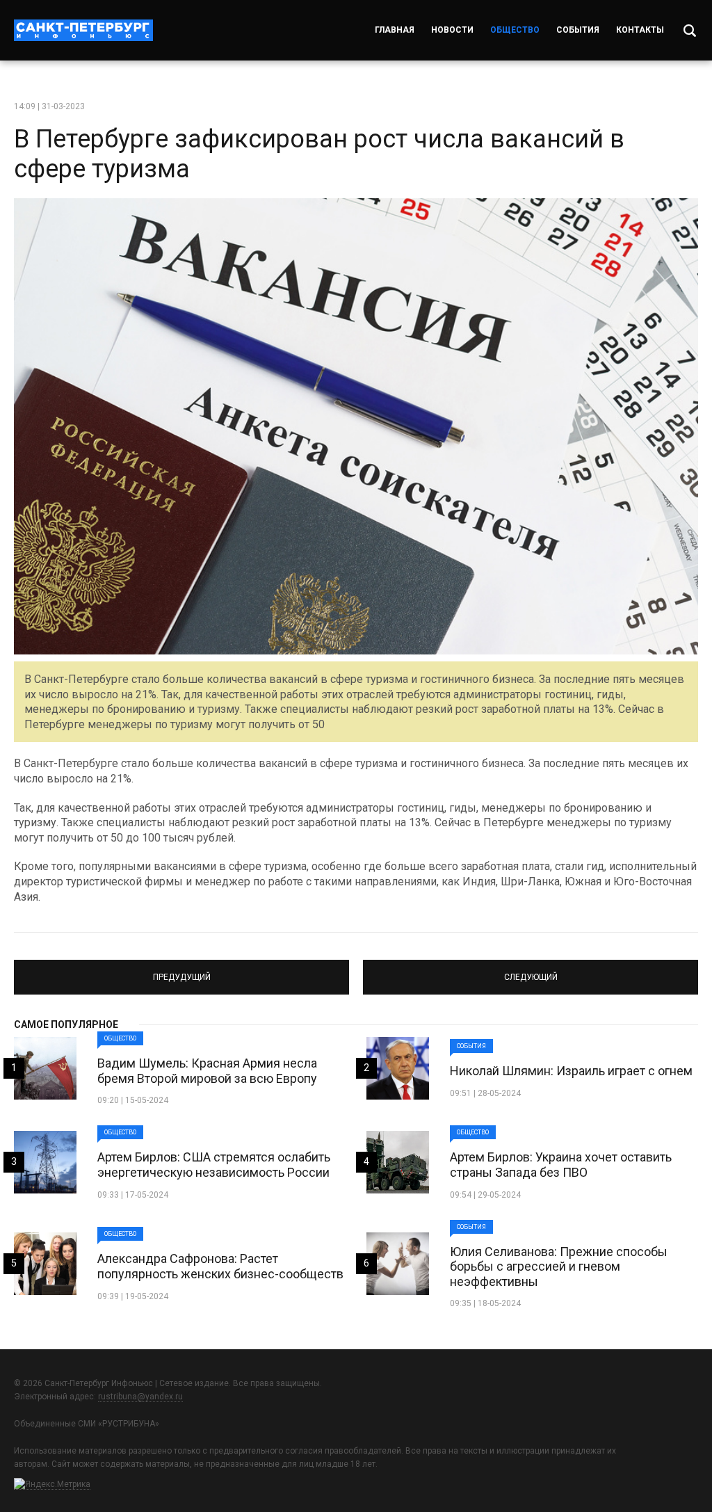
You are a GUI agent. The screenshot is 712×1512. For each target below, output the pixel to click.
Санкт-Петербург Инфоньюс (83, 30)
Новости (452, 30)
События (577, 30)
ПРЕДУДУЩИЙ (181, 971)
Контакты (640, 30)
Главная (394, 30)
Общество (515, 30)
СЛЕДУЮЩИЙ (530, 971)
